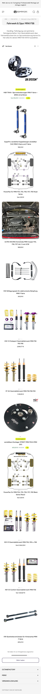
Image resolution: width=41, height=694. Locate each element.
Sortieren (8, 46)
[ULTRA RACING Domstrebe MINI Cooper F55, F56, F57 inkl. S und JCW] (20, 220)
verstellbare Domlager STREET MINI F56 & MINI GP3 (20, 443)
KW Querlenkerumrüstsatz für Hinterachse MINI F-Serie (20, 638)
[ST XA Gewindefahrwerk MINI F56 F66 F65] (20, 369)
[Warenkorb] (38, 12)
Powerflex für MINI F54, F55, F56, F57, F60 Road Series (20, 193)
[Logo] (20, 12)
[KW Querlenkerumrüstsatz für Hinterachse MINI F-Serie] (20, 616)
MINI (6, 19)
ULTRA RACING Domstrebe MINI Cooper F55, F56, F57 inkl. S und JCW (20, 243)
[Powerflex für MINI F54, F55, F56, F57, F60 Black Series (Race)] (20, 470)
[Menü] (3, 12)
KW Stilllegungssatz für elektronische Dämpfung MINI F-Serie (20, 292)
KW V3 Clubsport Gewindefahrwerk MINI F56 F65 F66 (20, 342)
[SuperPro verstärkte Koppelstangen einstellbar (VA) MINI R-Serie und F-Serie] (20, 121)
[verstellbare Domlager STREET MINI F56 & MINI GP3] (20, 417)
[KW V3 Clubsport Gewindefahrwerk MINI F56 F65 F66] (20, 319)
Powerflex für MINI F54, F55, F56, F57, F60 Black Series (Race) (21, 493)
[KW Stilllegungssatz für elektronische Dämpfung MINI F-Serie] (20, 270)
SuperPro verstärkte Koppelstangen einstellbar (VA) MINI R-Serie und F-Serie (20, 143)
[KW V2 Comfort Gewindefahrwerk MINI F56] (20, 568)
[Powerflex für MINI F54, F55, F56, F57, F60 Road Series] (20, 170)
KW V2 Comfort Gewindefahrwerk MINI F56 (20, 590)
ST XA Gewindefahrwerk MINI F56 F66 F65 (21, 391)
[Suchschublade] (34, 12)
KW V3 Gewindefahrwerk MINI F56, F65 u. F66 (20, 542)
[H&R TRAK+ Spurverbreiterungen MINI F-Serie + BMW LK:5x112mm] (20, 68)
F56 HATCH (14, 19)
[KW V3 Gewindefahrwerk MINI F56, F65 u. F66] (20, 520)
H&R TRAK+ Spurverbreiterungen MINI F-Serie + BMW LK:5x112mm (20, 94)
